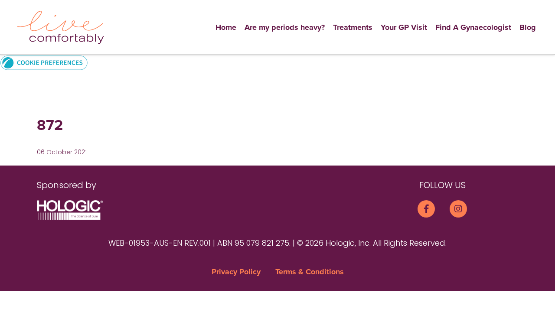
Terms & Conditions (309, 271)
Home (225, 27)
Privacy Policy (236, 271)
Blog (527, 27)
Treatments (352, 27)
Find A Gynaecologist (473, 27)
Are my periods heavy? (285, 27)
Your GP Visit (404, 27)
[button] (44, 62)
